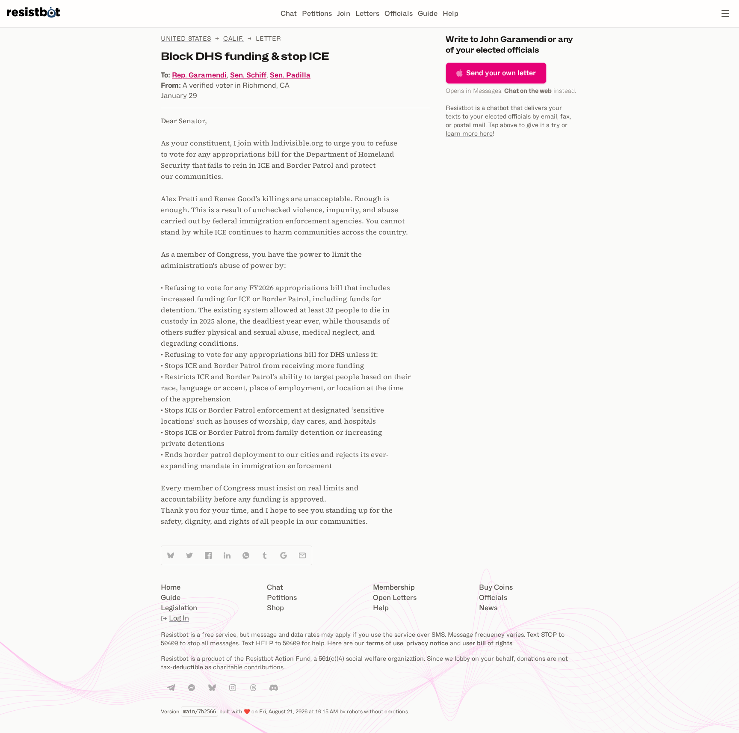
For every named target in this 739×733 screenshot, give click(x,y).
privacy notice (427, 643)
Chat (289, 13)
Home (170, 587)
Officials (398, 13)
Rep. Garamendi (199, 75)
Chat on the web (528, 90)
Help (450, 13)
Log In (179, 618)
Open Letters (395, 598)
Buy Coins (496, 587)
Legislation (179, 608)
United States (186, 38)
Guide (427, 13)
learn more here (469, 133)
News (488, 608)
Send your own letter (501, 73)
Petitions (317, 13)
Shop (275, 608)
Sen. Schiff (248, 75)
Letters (367, 13)
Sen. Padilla (290, 75)
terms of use (384, 643)
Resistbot (459, 107)
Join (343, 13)
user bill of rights (487, 643)
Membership (394, 587)
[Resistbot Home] (33, 20)
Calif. (233, 38)
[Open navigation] (725, 14)
